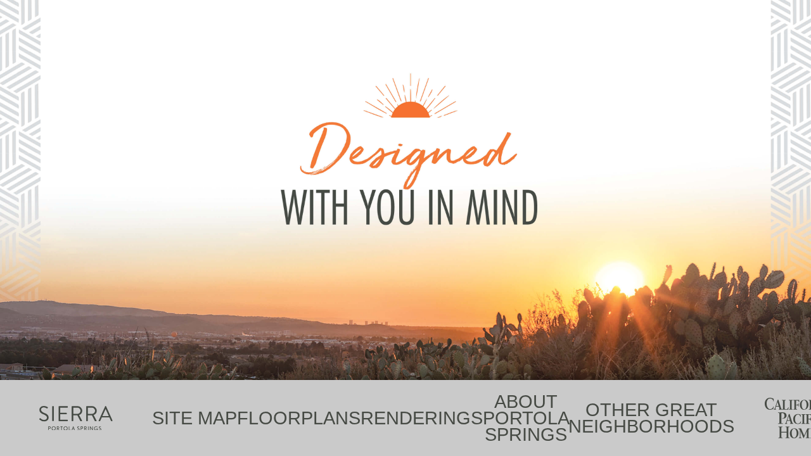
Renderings (422, 418)
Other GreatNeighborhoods (651, 418)
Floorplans (299, 418)
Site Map (194, 418)
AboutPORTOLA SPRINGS (525, 418)
